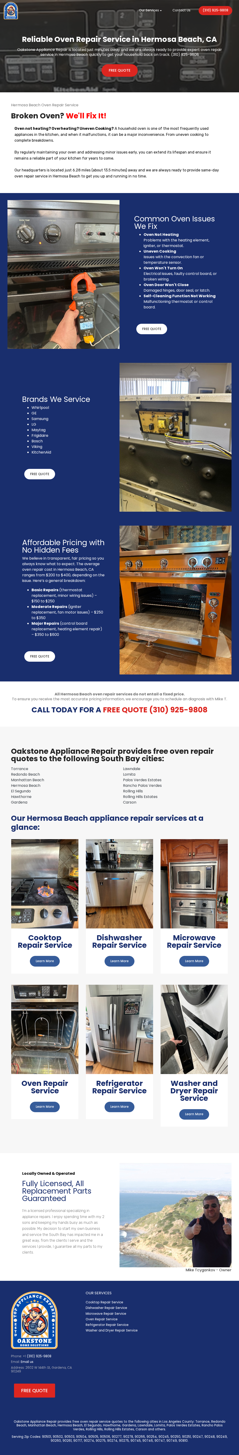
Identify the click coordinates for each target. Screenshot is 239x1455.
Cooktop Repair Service (104, 1302)
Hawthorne (21, 796)
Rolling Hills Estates (140, 796)
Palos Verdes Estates (142, 780)
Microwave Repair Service (106, 1314)
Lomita (129, 774)
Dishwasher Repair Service (106, 1308)
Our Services (149, 10)
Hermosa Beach (25, 785)
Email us (27, 1362)
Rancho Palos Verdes (142, 785)
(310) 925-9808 (215, 10)
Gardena (19, 802)
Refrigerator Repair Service (107, 1325)
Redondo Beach (25, 774)
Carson (129, 802)
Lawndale (131, 768)
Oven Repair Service (102, 1319)
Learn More (45, 961)
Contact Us (181, 10)
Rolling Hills (133, 791)
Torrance (19, 768)
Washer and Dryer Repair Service (112, 1330)
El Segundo (21, 791)
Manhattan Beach (27, 780)
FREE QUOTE (119, 70)
